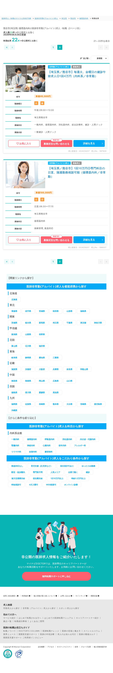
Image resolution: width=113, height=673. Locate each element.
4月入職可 (33, 484)
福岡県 (14, 404)
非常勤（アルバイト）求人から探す (39, 608)
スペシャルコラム (92, 631)
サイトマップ (80, 596)
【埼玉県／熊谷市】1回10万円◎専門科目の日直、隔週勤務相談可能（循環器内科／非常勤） (77, 172)
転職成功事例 (20, 621)
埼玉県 (64, 18)
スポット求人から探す (69, 608)
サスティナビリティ (64, 647)
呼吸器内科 (49, 439)
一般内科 (15, 439)
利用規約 (25, 596)
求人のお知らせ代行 (66, 634)
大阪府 (42, 369)
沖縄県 (14, 410)
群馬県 (42, 322)
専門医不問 (38, 472)
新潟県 (14, 334)
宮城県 (42, 311)
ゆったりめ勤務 (88, 466)
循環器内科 (83, 18)
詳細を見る (89, 143)
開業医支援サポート (28, 634)
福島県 (83, 311)
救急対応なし (17, 466)
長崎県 (42, 404)
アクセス (50, 647)
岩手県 (28, 311)
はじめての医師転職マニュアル (58, 618)
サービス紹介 (9, 618)
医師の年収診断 (47, 634)
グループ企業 (86, 647)
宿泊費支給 (38, 478)
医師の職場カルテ (87, 634)
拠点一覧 (7, 621)
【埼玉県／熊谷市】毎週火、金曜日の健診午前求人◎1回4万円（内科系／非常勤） (77, 74)
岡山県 (42, 381)
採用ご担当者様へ (10, 596)
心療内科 (47, 445)
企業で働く (73, 472)
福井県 (42, 346)
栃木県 (28, 322)
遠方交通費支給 (18, 478)
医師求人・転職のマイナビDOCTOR (16, 18)
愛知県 (42, 357)
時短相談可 (16, 484)
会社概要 (41, 647)
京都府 (28, 369)
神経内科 (31, 445)
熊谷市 (73, 18)
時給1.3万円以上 (78, 478)
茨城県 (14, 322)
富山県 (14, 346)
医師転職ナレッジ (51, 631)
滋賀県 (14, 369)
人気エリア (55, 472)
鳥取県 (14, 381)
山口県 (69, 381)
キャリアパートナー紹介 (87, 618)
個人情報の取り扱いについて (44, 596)
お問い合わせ (65, 596)
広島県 (56, 381)
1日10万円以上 (57, 478)
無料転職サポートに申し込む (56, 576)
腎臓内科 (15, 445)
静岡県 (28, 357)
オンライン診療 (71, 484)
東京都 (83, 322)
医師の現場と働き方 (71, 631)
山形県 (69, 311)
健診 (88, 472)
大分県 (69, 404)
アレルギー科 (80, 445)
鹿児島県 (98, 404)
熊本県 (56, 404)
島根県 (28, 381)
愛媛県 (42, 392)
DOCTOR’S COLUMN (29, 631)
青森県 (14, 311)
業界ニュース (9, 634)
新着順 (99, 58)
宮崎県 (83, 404)
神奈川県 (98, 322)
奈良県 (69, 369)
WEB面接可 (51, 484)
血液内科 (33, 451)
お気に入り (25, 143)
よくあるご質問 (37, 621)
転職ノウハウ (9, 631)
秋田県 (56, 311)
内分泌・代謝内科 (87, 439)
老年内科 (62, 445)
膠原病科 (49, 451)
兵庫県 (56, 369)
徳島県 (14, 392)
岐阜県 (14, 357)
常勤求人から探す (11, 608)
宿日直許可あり (67, 466)
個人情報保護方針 (100, 647)
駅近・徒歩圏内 (18, 472)
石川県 (28, 346)
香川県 (28, 392)
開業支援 (94, 596)
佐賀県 (28, 404)
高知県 (56, 392)
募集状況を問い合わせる (56, 143)
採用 (76, 647)
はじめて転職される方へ (30, 618)
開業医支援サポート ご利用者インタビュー (23, 638)
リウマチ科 (16, 451)
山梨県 (28, 334)
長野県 (42, 334)
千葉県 (69, 322)
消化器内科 (67, 439)
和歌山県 (84, 369)
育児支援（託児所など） (41, 466)
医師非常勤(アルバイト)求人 (46, 18)
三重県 (56, 357)
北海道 (14, 299)
